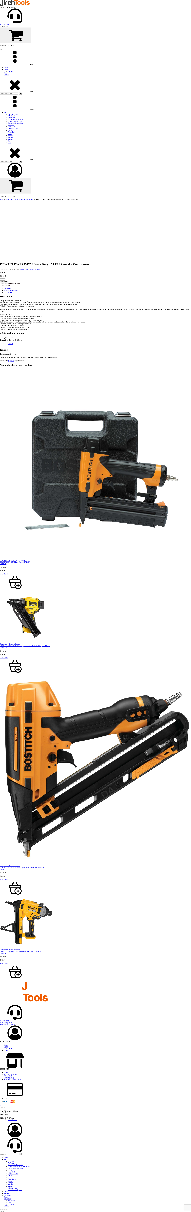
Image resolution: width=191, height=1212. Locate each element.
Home (2, 199)
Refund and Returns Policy (12, 1079)
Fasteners (11, 125)
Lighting (10, 130)
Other (10, 141)
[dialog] (95, 1165)
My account (7, 1199)
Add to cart (4, 281)
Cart (9, 1202)
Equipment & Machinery (16, 123)
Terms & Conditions (10, 1074)
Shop (5, 112)
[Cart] (15, 35)
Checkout (11, 1204)
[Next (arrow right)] (3, 1211)
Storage (10, 135)
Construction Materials (15, 121)
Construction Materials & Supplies (19, 1166)
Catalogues (7, 1195)
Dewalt (10, 344)
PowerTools (12, 132)
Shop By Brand (13, 114)
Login (6, 67)
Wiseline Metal (12, 1188)
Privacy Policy (8, 1076)
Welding (10, 139)
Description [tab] (7, 289)
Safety (10, 134)
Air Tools (11, 1163)
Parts (9, 143)
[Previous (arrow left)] (1, 1211)
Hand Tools (11, 126)
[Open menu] (1, 49)
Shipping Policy (9, 1078)
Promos (10, 71)
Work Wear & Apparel (15, 1190)
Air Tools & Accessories (15, 119)
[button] (11, 283)
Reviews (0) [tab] (8, 292)
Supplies (10, 137)
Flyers (6, 69)
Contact (6, 73)
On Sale (22, 560)
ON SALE (11, 116)
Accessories (11, 118)
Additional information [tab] (11, 290)
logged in (11, 361)
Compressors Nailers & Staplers (24, 199)
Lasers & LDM (13, 128)
